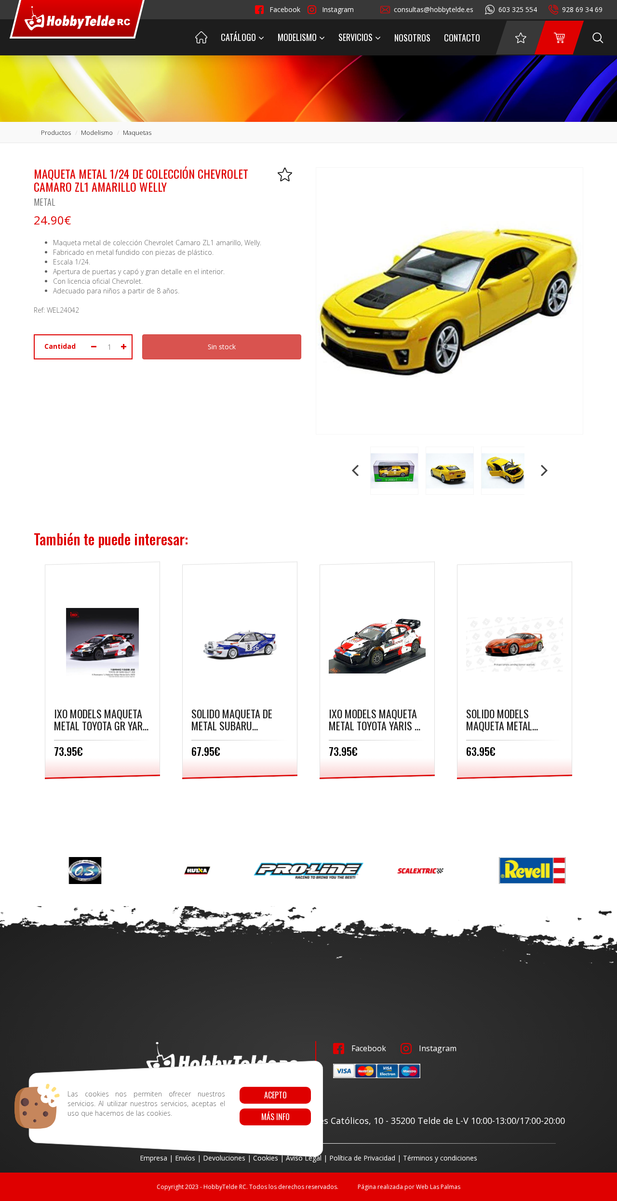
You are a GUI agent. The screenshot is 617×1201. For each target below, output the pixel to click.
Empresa (153, 1157)
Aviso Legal (304, 1157)
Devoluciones (224, 1157)
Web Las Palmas (438, 1187)
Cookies (265, 1157)
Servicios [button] (355, 37)
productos (56, 132)
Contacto (462, 37)
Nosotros (412, 37)
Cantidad (60, 346)
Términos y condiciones (440, 1157)
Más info (275, 1116)
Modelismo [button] (297, 37)
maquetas (137, 132)
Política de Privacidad (362, 1157)
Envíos (185, 1157)
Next (543, 470)
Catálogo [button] (238, 37)
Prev (356, 470)
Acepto (275, 1095)
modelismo (97, 132)
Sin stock (222, 346)
